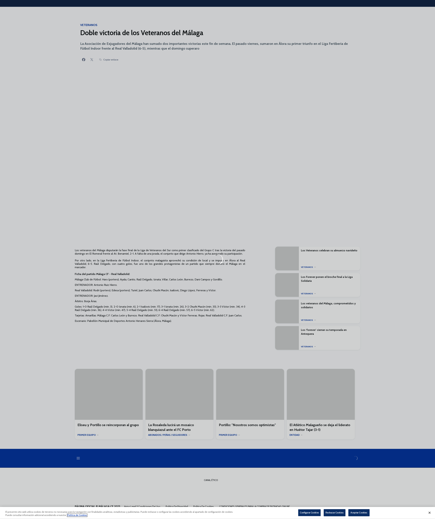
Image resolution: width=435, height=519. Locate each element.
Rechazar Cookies (335, 512)
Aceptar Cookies (359, 512)
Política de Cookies (77, 515)
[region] (217, 513)
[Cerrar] (429, 512)
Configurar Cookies (309, 512)
